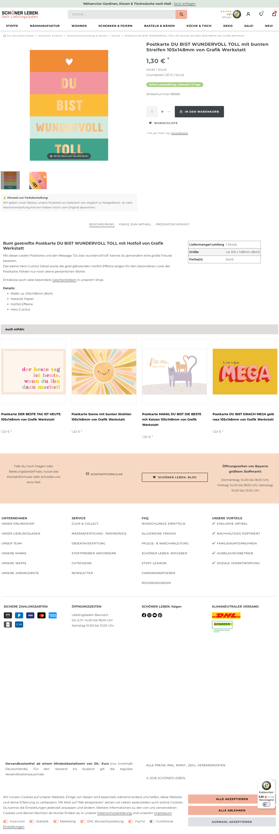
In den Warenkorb (202, 111)
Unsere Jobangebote (20, 573)
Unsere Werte (14, 563)
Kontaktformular (107, 474)
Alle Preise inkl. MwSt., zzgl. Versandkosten (185, 765)
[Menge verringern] (169, 111)
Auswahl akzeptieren (232, 822)
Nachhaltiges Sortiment (238, 533)
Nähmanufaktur (45, 26)
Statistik (42, 821)
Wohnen (79, 26)
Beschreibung (102, 224)
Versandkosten (179, 133)
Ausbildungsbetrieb (235, 553)
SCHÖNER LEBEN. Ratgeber (164, 553)
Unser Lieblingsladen (21, 533)
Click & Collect (85, 523)
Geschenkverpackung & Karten (87, 35)
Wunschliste (166, 123)
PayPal (140, 821)
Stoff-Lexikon (154, 563)
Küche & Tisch (199, 26)
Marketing (68, 821)
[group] (174, 371)
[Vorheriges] (33, 105)
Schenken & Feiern (115, 26)
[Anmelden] (248, 14)
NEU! (269, 26)
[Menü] (273, 781)
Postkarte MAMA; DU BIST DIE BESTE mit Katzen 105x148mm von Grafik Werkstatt (171, 419)
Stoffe (12, 26)
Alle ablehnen (232, 810)
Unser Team (12, 543)
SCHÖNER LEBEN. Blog (177, 477)
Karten (116, 35)
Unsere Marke (14, 553)
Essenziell (17, 821)
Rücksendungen (156, 583)
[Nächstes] (105, 105)
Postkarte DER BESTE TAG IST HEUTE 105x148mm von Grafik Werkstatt (31, 416)
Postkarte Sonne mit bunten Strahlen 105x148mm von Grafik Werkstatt (101, 416)
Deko (228, 26)
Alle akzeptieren (232, 799)
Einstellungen (13, 826)
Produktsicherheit (173, 224)
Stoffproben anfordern (94, 553)
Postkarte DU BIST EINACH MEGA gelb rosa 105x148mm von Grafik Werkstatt (243, 416)
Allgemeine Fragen (159, 533)
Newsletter (82, 573)
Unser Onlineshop (18, 523)
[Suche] (181, 14)
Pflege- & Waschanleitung (165, 543)
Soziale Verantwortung (238, 563)
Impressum (163, 813)
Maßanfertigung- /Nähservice (99, 533)
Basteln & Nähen (159, 26)
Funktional (164, 821)
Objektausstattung (89, 543)
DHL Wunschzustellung (105, 821)
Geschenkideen (64, 280)
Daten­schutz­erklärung (114, 813)
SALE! (248, 26)
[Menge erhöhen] (162, 111)
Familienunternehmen (237, 543)
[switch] (266, 804)
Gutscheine (82, 563)
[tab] (102, 224)
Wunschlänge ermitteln (163, 523)
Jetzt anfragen (185, 4)
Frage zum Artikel (135, 224)
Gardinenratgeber (158, 573)
